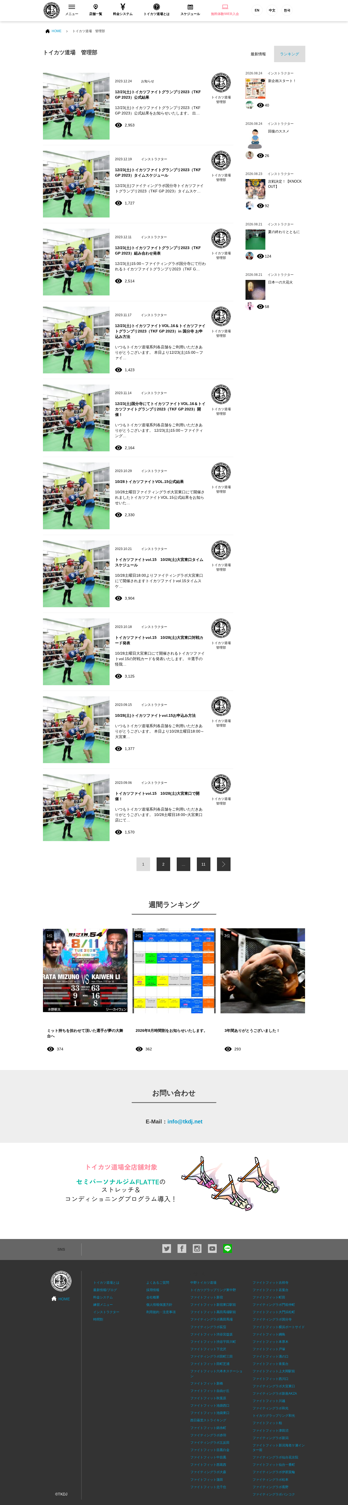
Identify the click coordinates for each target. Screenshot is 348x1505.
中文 (272, 10)
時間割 (98, 1319)
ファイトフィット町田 (269, 1297)
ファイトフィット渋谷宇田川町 (213, 1342)
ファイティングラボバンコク (274, 1494)
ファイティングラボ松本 (270, 1480)
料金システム (103, 1297)
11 (203, 864)
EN (257, 10)
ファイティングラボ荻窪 (208, 1327)
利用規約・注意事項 (161, 1312)
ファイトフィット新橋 (206, 1383)
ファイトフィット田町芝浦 (209, 1364)
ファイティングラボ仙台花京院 (275, 1457)
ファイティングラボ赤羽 (208, 1435)
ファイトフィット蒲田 (206, 1480)
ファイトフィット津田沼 (270, 1431)
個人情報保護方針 (159, 1305)
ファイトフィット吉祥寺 (270, 1283)
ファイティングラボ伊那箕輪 (274, 1472)
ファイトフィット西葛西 (208, 1465)
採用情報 (152, 1290)
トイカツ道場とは (106, 1283)
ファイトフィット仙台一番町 (274, 1465)
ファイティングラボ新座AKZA (275, 1393)
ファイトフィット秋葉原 (208, 1398)
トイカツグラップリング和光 (274, 1416)
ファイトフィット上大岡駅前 (274, 1371)
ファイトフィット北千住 (208, 1487)
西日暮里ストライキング (208, 1420)
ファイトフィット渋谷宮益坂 (211, 1334)
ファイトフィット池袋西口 (209, 1405)
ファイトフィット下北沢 (208, 1349)
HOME (56, 31)
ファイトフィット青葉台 (270, 1364)
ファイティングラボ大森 (208, 1472)
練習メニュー (103, 1305)
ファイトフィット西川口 (270, 1379)
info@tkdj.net (185, 1122)
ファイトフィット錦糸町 (208, 1428)
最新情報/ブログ (105, 1290)
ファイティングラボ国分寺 (272, 1319)
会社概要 (152, 1297)
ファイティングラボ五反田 (209, 1442)
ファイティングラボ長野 (270, 1487)
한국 (287, 10)
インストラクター (106, 1312)
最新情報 (258, 54)
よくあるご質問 (157, 1283)
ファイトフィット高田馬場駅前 (213, 1312)
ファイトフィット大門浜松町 (274, 1312)
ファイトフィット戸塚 (269, 1349)
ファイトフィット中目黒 (208, 1457)
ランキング (289, 54)
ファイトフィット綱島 (269, 1334)
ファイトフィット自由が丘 (209, 1391)
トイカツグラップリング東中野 (213, 1290)
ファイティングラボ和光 (270, 1408)
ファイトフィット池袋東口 (209, 1413)
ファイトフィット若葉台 (270, 1290)
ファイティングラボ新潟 (270, 1438)
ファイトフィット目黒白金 (209, 1450)
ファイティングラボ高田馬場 (211, 1319)
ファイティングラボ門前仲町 (274, 1305)
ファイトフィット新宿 (206, 1297)
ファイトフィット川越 (269, 1401)
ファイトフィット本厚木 (270, 1342)
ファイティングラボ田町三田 (211, 1356)
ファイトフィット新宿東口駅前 (213, 1305)
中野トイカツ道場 (203, 1283)
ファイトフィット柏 (267, 1423)
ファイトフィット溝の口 (270, 1356)
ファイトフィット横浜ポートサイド (279, 1327)
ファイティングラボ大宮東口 (274, 1386)
